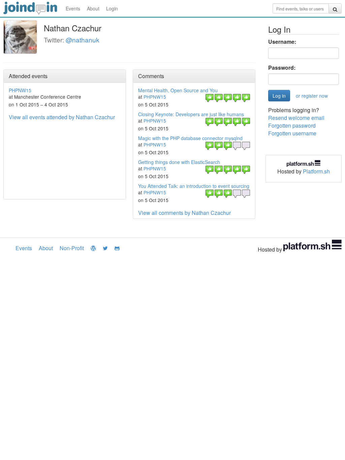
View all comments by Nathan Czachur (184, 213)
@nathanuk (82, 39)
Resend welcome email (296, 118)
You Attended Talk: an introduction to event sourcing (193, 186)
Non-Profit (72, 248)
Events (73, 8)
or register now (312, 95)
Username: (282, 41)
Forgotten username (292, 133)
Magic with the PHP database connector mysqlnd (190, 138)
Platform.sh (316, 171)
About (93, 8)
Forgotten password (292, 125)
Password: (281, 67)
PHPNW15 (20, 90)
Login (112, 8)
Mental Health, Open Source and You (178, 90)
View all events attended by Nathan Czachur (62, 117)
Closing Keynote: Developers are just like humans (191, 114)
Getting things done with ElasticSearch (179, 162)
